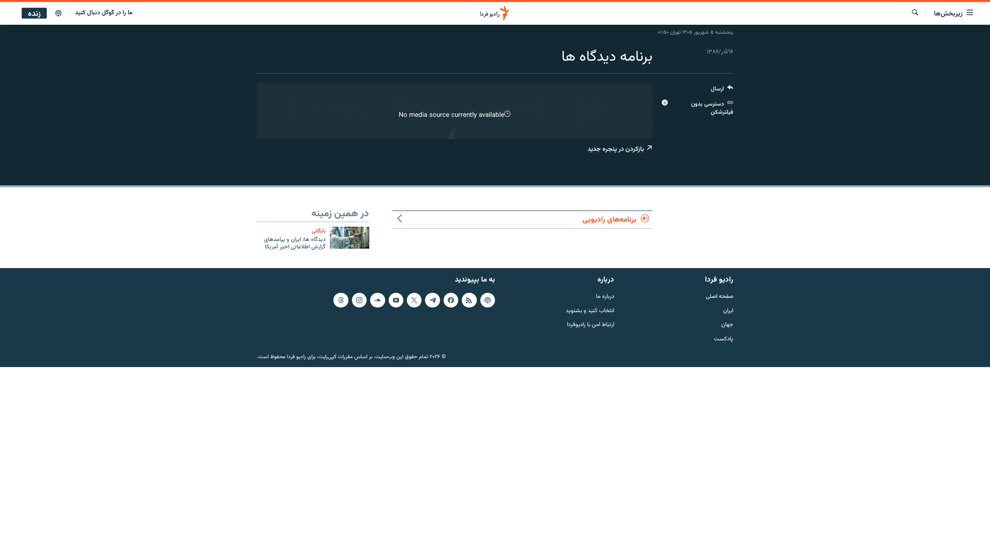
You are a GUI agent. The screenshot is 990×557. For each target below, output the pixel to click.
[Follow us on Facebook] (451, 300)
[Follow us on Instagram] (359, 300)
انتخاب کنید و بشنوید (590, 311)
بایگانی (319, 231)
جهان (727, 325)
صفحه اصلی (719, 297)
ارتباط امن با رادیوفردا (590, 325)
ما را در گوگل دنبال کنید (104, 13)
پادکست (723, 340)
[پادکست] (58, 13)
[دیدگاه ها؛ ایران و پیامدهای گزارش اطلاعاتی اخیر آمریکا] (349, 238)
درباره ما (605, 297)
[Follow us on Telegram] (432, 300)
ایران (728, 311)
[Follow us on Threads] (340, 300)
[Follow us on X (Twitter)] (414, 300)
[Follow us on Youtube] (396, 300)
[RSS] (469, 300)
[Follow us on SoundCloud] (377, 300)
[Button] (722, 90)
